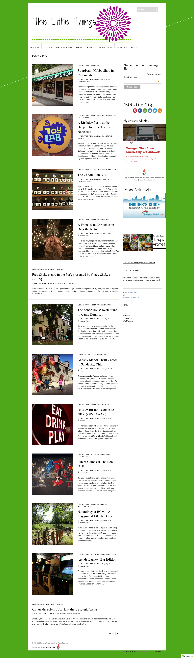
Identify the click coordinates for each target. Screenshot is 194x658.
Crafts (90, 47)
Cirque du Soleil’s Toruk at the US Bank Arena (64, 609)
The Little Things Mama (90, 79)
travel (106, 355)
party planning (84, 117)
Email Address (141, 77)
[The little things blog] (124, 295)
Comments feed (128, 318)
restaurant (106, 305)
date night (102, 170)
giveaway (105, 405)
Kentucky (105, 504)
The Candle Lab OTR (93, 174)
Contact (48, 47)
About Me (34, 47)
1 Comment (70, 283)
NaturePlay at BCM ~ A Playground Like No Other (96, 513)
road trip (97, 355)
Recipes (79, 47)
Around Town (105, 47)
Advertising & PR (64, 47)
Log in (125, 313)
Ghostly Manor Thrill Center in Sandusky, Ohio (97, 361)
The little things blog (129, 292)
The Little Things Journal (47, 643)
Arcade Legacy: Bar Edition (97, 559)
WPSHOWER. (130, 651)
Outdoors (82, 507)
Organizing (121, 47)
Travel (134, 47)
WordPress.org (128, 321)
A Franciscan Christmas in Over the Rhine (96, 226)
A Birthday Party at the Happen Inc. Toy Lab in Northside (94, 127)
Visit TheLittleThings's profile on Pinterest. (139, 263)
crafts (93, 170)
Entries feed (127, 315)
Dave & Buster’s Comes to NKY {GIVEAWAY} (96, 411)
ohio (103, 115)
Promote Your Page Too (131, 297)
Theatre (59, 269)
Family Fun (95, 65)
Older (111, 633)
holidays (105, 220)
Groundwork (51, 647)
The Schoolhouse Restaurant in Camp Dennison (97, 312)
